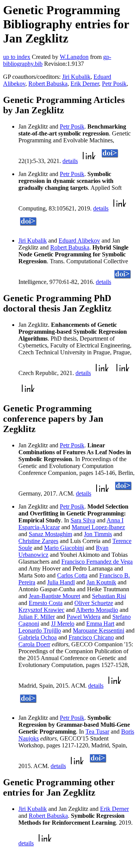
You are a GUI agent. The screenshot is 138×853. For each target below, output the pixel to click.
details (70, 161)
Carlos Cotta (72, 575)
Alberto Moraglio (97, 610)
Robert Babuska (47, 83)
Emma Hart (100, 623)
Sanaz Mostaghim (50, 534)
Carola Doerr (34, 644)
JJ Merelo (62, 623)
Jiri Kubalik (76, 76)
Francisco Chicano (91, 637)
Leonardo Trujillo (39, 630)
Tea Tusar (97, 731)
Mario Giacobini (64, 548)
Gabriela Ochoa (37, 637)
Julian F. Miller (36, 616)
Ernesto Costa (45, 603)
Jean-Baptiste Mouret (54, 596)
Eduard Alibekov (79, 240)
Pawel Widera (83, 616)
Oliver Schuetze (93, 603)
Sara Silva (83, 520)
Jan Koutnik (101, 582)
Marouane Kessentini (98, 630)
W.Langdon (74, 57)
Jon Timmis (98, 534)
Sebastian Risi (109, 596)
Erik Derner (85, 83)
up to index (16, 57)
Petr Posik (114, 83)
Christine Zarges (38, 541)
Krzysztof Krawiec (41, 610)
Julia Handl (61, 582)
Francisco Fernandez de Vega (97, 561)
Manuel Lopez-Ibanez (98, 527)
